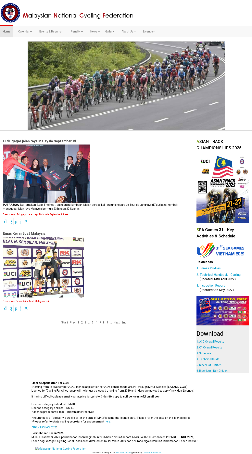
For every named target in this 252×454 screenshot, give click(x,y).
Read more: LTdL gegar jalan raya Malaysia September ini (33, 214)
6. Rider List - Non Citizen (212, 370)
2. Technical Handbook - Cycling (218, 275)
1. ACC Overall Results (210, 341)
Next (117, 322)
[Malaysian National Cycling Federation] (126, 13)
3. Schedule (203, 353)
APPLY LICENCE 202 (44, 427)
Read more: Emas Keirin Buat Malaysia (24, 301)
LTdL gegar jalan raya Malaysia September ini (39, 141)
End (124, 322)
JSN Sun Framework (152, 452)
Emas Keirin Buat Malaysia (24, 233)
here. (108, 421)
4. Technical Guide (207, 359)
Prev (73, 322)
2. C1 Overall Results (209, 347)
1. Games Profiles (208, 268)
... (89, 322)
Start (64, 322)
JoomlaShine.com (123, 452)
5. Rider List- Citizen (208, 365)
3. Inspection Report (210, 285)
